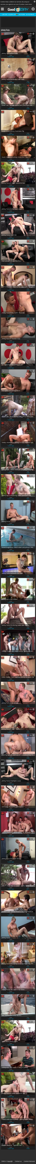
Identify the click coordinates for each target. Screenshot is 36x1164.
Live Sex (4, 14)
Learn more (28, 4)
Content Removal (29, 1161)
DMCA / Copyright (7, 1161)
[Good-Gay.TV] (18, 9)
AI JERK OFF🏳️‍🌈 (13, 14)
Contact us (18, 1161)
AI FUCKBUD (30, 14)
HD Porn (22, 14)
